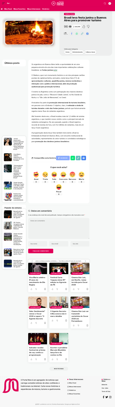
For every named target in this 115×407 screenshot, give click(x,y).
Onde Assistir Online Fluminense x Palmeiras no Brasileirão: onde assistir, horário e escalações (18, 239)
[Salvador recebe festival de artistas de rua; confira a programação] (37, 338)
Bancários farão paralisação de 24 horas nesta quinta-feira (18, 252)
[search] (104, 3)
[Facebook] (103, 397)
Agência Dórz (76, 404)
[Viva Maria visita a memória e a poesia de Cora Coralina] (8, 157)
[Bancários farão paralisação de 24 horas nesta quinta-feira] (8, 252)
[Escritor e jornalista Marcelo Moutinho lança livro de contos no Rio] (58, 338)
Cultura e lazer (69, 14)
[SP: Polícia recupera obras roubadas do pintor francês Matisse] (8, 225)
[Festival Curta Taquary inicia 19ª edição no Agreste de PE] (58, 268)
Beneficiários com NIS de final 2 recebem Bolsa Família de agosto (18, 214)
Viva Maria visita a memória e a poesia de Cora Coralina (18, 157)
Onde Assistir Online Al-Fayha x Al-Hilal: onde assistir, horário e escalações (18, 185)
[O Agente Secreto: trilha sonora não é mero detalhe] (58, 302)
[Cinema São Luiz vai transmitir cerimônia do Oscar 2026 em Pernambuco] (80, 302)
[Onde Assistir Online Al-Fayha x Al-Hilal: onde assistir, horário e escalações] (8, 185)
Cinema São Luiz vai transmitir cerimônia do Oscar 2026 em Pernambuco (79, 316)
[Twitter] (107, 397)
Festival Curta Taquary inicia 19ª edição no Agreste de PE (58, 281)
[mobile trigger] (4, 3)
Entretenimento (77, 52)
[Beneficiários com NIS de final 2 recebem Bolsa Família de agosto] (8, 214)
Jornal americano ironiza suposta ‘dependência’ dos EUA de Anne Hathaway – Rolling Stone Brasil (18, 144)
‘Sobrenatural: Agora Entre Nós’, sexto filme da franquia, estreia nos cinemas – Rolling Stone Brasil (18, 172)
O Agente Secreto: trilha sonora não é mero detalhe (58, 313)
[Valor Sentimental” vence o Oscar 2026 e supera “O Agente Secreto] (37, 302)
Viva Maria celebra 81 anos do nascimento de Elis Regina (37, 281)
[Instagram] (110, 397)
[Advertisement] (20, 35)
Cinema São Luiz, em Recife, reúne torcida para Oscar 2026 (79, 281)
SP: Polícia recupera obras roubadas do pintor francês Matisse (18, 225)
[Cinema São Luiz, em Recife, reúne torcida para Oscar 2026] (80, 268)
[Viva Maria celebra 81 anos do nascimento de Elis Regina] (37, 268)
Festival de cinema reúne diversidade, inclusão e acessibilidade (18, 197)
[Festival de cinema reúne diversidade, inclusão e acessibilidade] (8, 197)
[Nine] (57, 3)
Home (67, 52)
